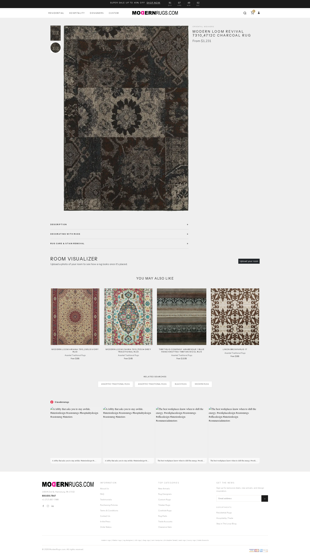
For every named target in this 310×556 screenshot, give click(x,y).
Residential (56, 13)
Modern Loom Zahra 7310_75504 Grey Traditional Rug (128, 350)
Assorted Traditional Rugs (115, 384)
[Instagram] (48, 506)
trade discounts (203, 540)
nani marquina (156, 540)
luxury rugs (191, 540)
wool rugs (182, 540)
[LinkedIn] (52, 506)
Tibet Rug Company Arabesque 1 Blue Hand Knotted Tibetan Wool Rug (181, 350)
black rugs (180, 384)
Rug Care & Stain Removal (67, 243)
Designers (97, 13)
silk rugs (138, 540)
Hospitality (77, 13)
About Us (104, 488)
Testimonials (106, 499)
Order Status (106, 527)
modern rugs (106, 540)
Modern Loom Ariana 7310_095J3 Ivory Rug (75, 350)
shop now (153, 2)
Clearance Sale (164, 527)
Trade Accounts (165, 521)
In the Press (105, 521)
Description (58, 224)
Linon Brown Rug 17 (235, 349)
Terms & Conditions (109, 510)
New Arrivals (164, 488)
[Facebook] (43, 506)
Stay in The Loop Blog (226, 523)
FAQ (102, 494)
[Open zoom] (126, 118)
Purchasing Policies (109, 505)
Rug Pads (162, 516)
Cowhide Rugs (165, 510)
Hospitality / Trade (224, 518)
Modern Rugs (202, 384)
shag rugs (146, 540)
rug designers (128, 540)
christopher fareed (170, 540)
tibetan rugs (116, 540)
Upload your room (249, 261)
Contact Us (105, 516)
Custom (114, 13)
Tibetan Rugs (164, 505)
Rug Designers (165, 494)
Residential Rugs (224, 512)
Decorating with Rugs (65, 234)
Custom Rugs (164, 499)
